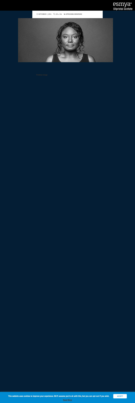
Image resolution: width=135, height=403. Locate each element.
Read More (67, 400)
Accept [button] (120, 396)
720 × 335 (58, 14)
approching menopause (74, 14)
